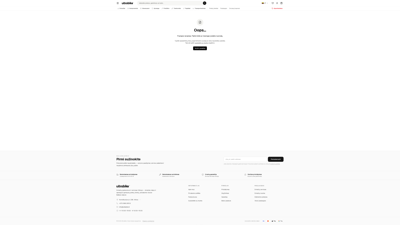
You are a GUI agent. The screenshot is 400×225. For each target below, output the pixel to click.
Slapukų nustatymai (148, 221)
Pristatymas (225, 189)
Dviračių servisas (260, 189)
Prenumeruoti (276, 159)
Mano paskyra (226, 201)
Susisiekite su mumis (195, 201)
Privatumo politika (274, 164)
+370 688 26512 (125, 203)
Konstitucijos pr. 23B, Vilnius (128, 200)
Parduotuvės (192, 197)
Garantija (224, 197)
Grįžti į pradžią (200, 48)
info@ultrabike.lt (124, 207)
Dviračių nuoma (260, 193)
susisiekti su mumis (201, 43)
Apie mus (191, 189)
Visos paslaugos (260, 201)
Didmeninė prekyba (261, 197)
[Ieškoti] (204, 3)
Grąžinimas (225, 193)
